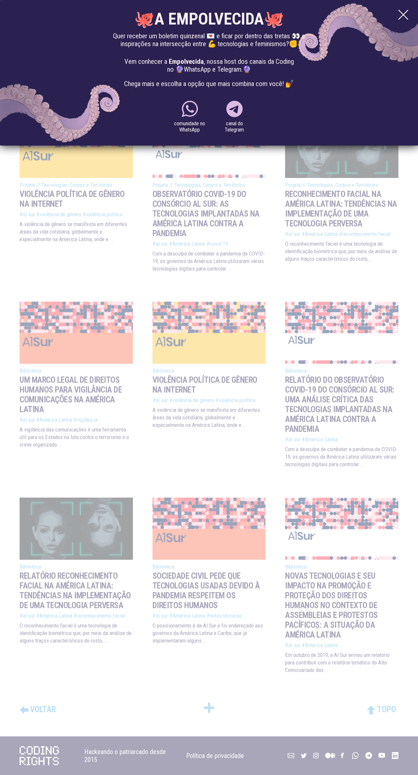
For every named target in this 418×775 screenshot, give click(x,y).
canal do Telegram (234, 126)
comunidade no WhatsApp (189, 126)
